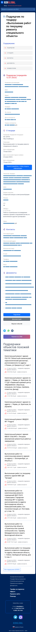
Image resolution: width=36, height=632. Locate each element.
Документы (10, 63)
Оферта (12, 591)
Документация (16, 319)
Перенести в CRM (16, 336)
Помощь (13, 596)
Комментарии (11, 68)
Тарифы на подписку (17, 589)
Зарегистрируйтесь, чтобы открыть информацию (18, 167)
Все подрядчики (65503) (12, 569)
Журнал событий (16, 324)
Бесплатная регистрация (14, 5)
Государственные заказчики (18, 579)
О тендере (10, 53)
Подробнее (16, 314)
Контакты (10, 58)
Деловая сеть (13, 585)
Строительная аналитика (17, 581)
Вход (5, 5)
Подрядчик (10, 47)
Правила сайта (15, 594)
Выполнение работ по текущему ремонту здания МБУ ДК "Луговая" (17, 475)
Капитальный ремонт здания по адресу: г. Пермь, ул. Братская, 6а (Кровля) (18, 404)
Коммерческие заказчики (17, 576)
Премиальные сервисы (16, 583)
